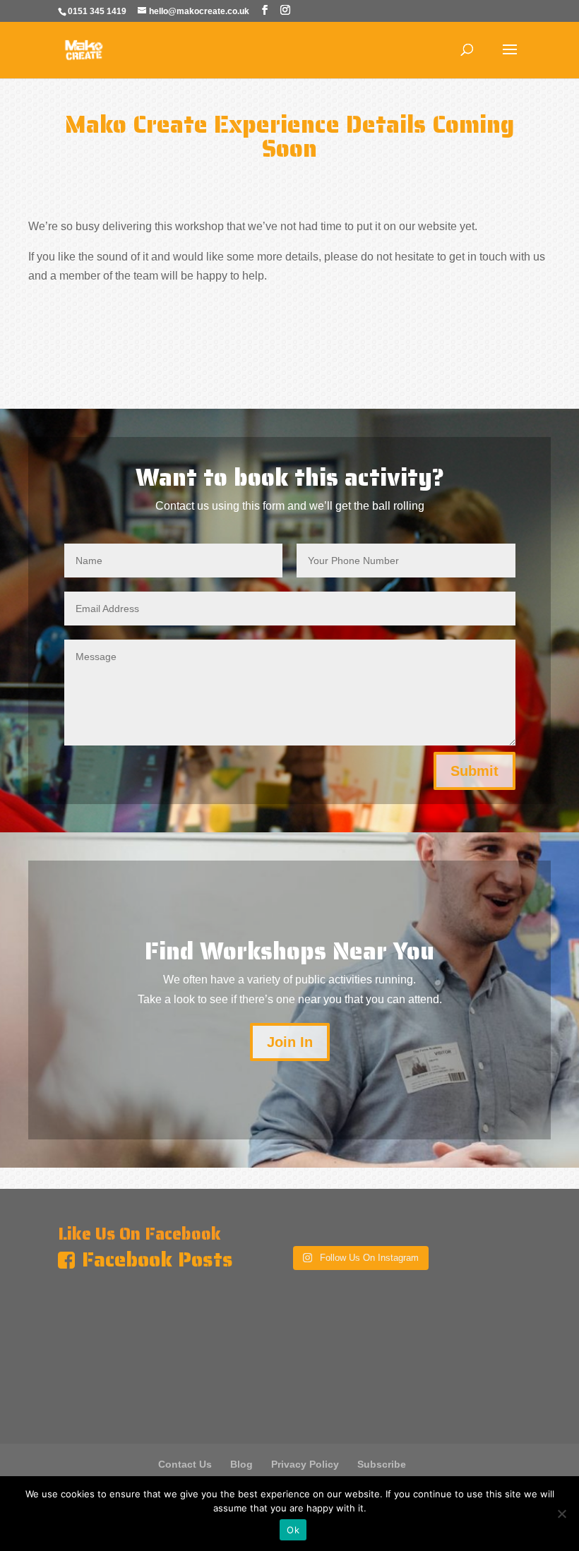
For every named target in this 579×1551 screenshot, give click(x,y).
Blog (241, 1464)
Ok (293, 1529)
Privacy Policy (305, 1464)
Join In (290, 1042)
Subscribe (381, 1464)
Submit (474, 771)
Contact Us (185, 1464)
